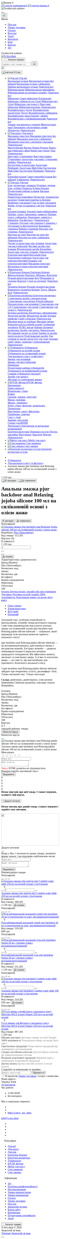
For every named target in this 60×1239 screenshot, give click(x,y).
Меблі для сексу (16, 1166)
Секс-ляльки (14, 1172)
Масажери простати (18, 136)
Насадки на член (17, 234)
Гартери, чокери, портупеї (22, 397)
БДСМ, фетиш (15, 1163)
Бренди (12, 44)
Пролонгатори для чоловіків (23, 304)
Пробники (13, 365)
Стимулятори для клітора (21, 301)
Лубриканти (14, 460)
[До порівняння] (27, 480)
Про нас (12, 24)
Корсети (21, 281)
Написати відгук (10, 732)
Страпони (13, 223)
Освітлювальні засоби (36, 336)
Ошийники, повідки (19, 414)
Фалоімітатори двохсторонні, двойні (28, 115)
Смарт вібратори (29, 98)
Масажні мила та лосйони (22, 321)
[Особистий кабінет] (30, 8)
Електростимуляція (18, 255)
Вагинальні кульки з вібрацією (33, 84)
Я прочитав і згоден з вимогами (31, 1076)
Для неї (12, 1146)
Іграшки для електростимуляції (25, 262)
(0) (12, 538)
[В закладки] (9, 480)
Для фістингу (26, 220)
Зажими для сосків (18, 420)
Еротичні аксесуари (18, 431)
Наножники (14, 385)
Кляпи (11, 394)
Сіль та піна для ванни (43, 202)
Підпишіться (39, 1072)
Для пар (12, 1152)
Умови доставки (16, 27)
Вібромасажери (16, 89)
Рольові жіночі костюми (21, 278)
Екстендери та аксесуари (21, 165)
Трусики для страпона (31, 223)
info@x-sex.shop (10, 1118)
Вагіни (28, 147)
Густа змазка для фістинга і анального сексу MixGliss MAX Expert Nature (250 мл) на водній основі (27, 1026)
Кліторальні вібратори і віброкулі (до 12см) (29, 100)
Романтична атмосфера (20, 197)
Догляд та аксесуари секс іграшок (26, 243)
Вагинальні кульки (18, 81)
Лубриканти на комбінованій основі (27, 370)
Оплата (12, 30)
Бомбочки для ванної (19, 202)
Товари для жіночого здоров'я (24, 124)
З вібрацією (23, 179)
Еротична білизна (17, 1155)
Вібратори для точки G (27, 104)
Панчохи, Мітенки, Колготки (41, 275)
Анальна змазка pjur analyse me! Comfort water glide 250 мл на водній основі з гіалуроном (29, 894)
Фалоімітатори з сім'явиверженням (27, 118)
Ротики (44, 147)
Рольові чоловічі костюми (41, 286)
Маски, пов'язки (16, 399)
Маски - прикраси (17, 402)
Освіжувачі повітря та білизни (34, 199)
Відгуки (12, 33)
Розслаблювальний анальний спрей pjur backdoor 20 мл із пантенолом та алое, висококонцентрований (29, 924)
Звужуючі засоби (17, 315)
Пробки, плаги (16, 214)
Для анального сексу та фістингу (26, 356)
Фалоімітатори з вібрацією (42, 113)
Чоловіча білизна (17, 286)
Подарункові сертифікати (22, 1215)
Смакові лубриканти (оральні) (24, 373)
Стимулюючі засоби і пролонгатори (27, 298)
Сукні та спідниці (36, 281)
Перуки (47, 434)
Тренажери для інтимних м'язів (30, 127)
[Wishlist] (5, 879)
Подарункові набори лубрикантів (26, 368)
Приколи (27, 188)
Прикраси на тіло (39, 431)
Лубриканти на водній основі (24, 350)
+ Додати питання (11, 801)
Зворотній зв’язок (17, 1206)
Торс (53, 150)
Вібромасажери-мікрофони (40, 89)
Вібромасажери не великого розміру (27, 92)
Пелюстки (39, 197)
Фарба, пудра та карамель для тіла (26, 205)
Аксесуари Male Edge (31, 168)
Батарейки (45, 249)
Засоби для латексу (18, 376)
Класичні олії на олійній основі (25, 324)
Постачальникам (17, 1189)
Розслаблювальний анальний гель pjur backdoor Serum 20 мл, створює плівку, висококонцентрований (27, 958)
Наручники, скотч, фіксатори (24, 411)
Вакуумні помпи (42, 156)
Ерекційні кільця (17, 176)
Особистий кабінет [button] (11, 53)
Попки (36, 147)
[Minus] (2, 554)
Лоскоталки (14, 408)
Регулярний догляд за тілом (23, 333)
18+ (10, 47)
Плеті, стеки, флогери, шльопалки (26, 405)
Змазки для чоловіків (19, 359)
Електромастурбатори (20, 257)
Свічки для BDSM (18, 423)
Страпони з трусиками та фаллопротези (32, 224)
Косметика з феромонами (43, 312)
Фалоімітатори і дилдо (20, 110)
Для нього (13, 1149)
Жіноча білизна (16, 275)
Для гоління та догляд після (30, 337)
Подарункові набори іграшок (23, 191)
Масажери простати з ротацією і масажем (30, 142)
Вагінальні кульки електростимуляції (28, 266)
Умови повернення (18, 1195)
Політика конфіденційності (22, 1186)
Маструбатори (15, 147)
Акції (11, 36)
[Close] (2, 738)
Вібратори (13, 98)
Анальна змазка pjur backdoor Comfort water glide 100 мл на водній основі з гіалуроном (30, 992)
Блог (10, 42)
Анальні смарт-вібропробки (42, 211)
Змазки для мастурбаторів (22, 362)
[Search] (34, 63)
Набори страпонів (28, 228)
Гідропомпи (14, 159)
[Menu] (2, 12)
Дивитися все (46, 86)
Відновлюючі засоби (28, 249)
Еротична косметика (19, 1157)
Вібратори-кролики (29, 107)
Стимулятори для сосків (25, 307)
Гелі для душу (41, 339)
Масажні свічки (45, 321)
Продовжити (8, 774)
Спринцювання (41, 341)
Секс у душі (14, 417)
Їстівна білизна (41, 188)
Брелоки (44, 191)
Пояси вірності (16, 388)
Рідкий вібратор (44, 301)
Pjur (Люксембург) (24, 532)
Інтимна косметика (18, 312)
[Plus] (2, 551)
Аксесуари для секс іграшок (23, 252)
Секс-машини (15, 1169)
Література (14, 130)
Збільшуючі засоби (37, 315)
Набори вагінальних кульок (23, 86)
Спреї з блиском (27, 318)
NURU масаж (26, 327)
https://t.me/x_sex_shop (19, 1112)
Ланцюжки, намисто (35, 214)
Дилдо (24, 113)
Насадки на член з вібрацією (33, 237)
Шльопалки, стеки (18, 391)
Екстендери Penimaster (31, 171)
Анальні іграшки (17, 211)
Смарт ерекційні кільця (39, 176)
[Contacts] (4, 15)
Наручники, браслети (30, 434)
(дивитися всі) (28, 559)
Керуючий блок (37, 255)
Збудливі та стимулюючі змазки (25, 379)
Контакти (13, 39)
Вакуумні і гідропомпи (20, 156)
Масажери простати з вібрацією (34, 139)
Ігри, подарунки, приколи (22, 185)
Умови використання (19, 1192)
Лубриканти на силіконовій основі (27, 353)
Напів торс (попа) (40, 150)
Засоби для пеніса (29, 330)
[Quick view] (2, 879)
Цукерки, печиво (46, 185)
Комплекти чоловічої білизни (24, 289)
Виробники (14, 1212)
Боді (37, 278)
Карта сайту (14, 1209)
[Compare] (9, 879)
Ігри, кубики (15, 188)
